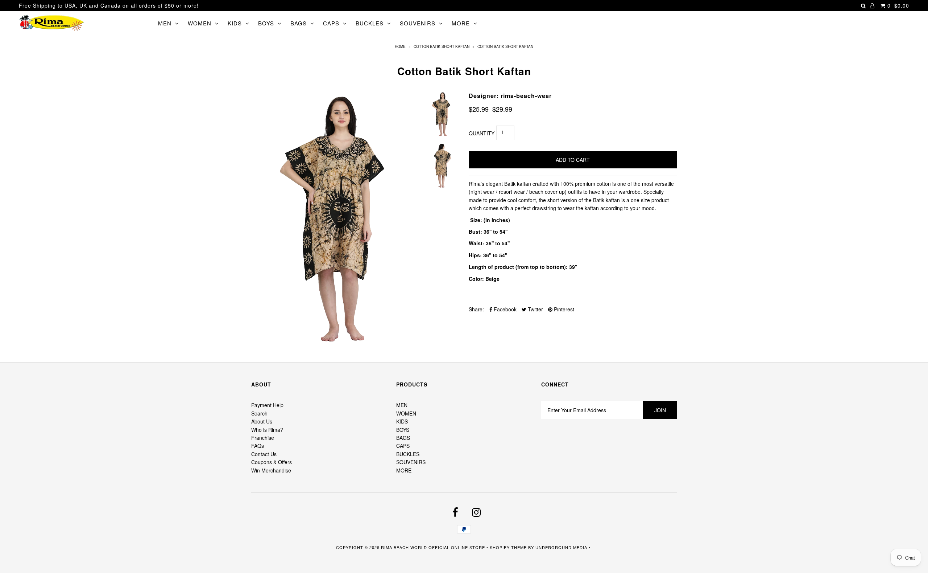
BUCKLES (370, 23)
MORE (461, 23)
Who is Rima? (267, 429)
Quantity (481, 133)
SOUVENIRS (417, 23)
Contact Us (264, 454)
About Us (261, 421)
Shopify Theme (508, 547)
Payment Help (267, 405)
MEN (164, 23)
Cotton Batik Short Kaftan (441, 46)
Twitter (534, 309)
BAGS (298, 23)
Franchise (262, 437)
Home (400, 46)
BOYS (266, 23)
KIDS (235, 23)
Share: (476, 309)
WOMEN (199, 23)
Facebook (504, 309)
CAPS (331, 23)
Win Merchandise (271, 470)
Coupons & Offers (271, 462)
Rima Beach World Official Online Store (433, 547)
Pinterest (563, 309)
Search (259, 413)
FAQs (257, 445)
